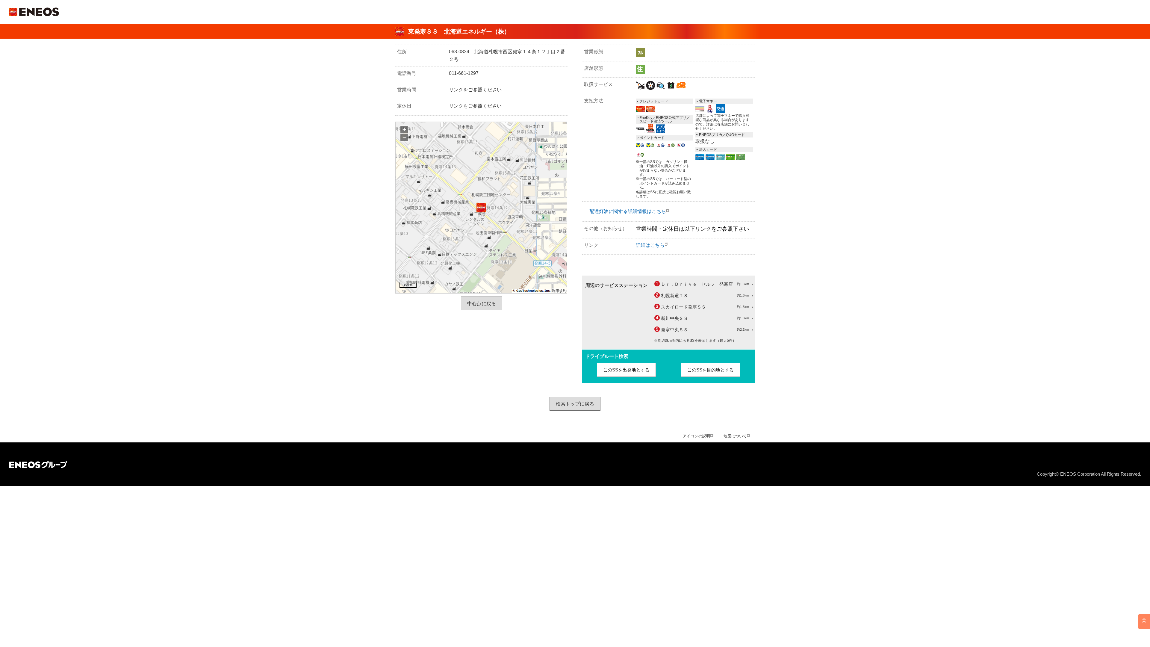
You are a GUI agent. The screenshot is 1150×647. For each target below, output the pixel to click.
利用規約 (559, 291)
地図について (735, 436)
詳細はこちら (650, 245)
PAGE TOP (1144, 621)
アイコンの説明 (696, 436)
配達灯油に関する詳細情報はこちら (627, 211)
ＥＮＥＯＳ (34, 11)
